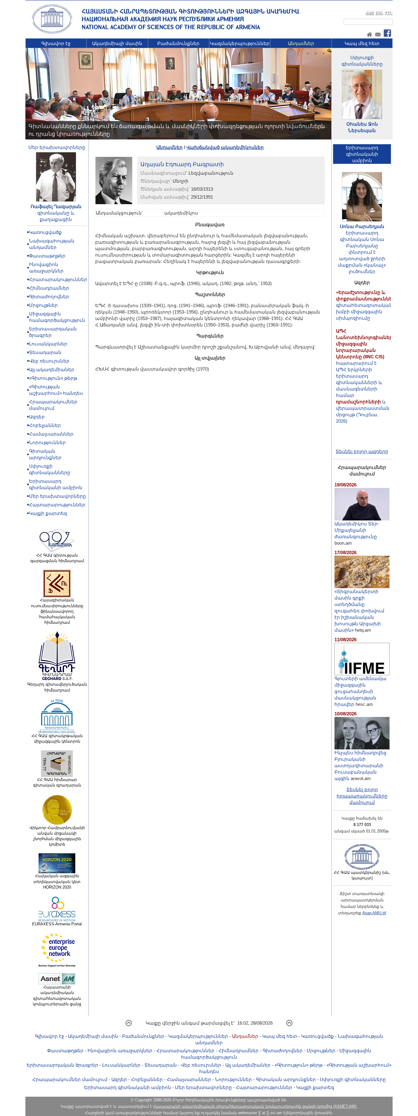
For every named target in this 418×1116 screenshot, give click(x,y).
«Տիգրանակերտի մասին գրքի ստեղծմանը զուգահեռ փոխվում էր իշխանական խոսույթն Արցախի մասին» (359, 611)
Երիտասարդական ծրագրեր (62, 1065)
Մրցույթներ (43, 305)
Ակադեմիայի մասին (117, 43)
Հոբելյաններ (45, 425)
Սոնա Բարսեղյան (362, 226)
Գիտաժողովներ (49, 296)
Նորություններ (47, 442)
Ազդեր (37, 416)
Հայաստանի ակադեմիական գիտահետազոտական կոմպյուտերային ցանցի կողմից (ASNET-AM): (255, 1106)
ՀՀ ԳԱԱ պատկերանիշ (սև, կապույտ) (362, 875)
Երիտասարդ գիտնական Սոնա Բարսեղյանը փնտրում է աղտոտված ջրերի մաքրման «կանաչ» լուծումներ (362, 252)
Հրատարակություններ (58, 279)
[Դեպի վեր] (128, 1025)
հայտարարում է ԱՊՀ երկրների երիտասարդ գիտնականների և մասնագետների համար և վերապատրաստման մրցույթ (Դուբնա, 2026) (366, 361)
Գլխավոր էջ (55, 43)
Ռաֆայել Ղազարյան (56, 206)
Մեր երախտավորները (56, 147)
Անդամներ (301, 43)
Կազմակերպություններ (240, 43)
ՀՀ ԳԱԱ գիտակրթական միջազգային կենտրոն (57, 738)
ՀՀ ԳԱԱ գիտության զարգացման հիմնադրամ (57, 558)
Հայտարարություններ (57, 504)
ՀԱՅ (370, 13)
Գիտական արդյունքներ (286, 1079)
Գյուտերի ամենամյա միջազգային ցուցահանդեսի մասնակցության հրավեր (360, 691)
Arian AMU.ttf (374, 913)
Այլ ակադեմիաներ (51, 369)
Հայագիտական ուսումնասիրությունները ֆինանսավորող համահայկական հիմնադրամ (57, 611)
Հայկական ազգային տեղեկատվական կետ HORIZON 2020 (56, 881)
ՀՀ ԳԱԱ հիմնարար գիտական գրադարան (57, 782)
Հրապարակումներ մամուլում (69, 1079)
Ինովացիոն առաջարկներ (120, 1050)
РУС (389, 13)
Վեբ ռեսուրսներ (49, 361)
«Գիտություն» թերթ (53, 378)
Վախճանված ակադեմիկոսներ (225, 147)
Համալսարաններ (51, 433)
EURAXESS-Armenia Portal (57, 924)
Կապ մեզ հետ (362, 43)
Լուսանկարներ (48, 343)
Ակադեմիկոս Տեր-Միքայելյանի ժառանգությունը (356, 530)
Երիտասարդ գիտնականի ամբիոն (127, 1087)
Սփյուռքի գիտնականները (353, 1079)
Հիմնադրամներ (49, 288)
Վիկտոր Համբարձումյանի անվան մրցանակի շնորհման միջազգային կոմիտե (57, 836)
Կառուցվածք (45, 232)
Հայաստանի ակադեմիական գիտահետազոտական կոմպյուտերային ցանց (57, 995)
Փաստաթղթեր (47, 255)
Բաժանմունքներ (178, 43)
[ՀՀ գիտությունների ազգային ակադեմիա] (52, 32)
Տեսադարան (45, 352)
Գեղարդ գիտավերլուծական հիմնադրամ (57, 687)
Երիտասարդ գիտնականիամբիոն (362, 154)
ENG (379, 13)
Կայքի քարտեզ (48, 513)
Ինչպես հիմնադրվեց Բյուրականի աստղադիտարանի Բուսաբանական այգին (360, 765)
